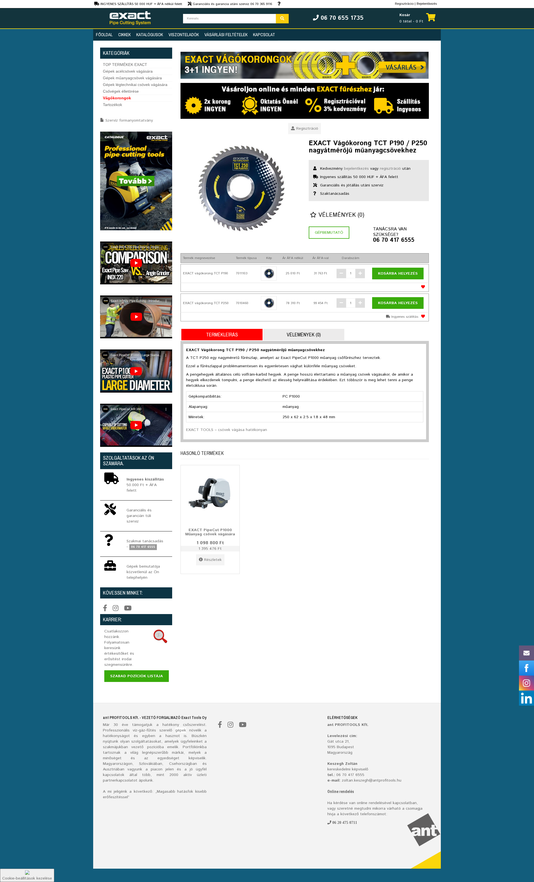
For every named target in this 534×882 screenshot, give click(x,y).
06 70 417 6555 (393, 240)
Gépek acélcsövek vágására (128, 71)
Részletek (213, 560)
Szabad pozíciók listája (136, 676)
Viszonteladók (184, 34)
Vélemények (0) (340, 215)
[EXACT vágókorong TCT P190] (269, 273)
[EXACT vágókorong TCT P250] (269, 303)
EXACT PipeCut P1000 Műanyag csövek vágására (210, 532)
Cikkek (124, 34)
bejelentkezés (356, 168)
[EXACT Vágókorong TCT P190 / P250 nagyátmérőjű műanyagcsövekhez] (240, 188)
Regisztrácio (404, 3)
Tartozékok (112, 104)
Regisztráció (307, 128)
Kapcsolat (264, 34)
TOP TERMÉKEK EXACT (125, 64)
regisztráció (390, 168)
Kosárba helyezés (398, 273)
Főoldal (104, 34)
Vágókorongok (117, 98)
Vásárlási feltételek (226, 34)
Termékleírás (222, 334)
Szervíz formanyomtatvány (129, 120)
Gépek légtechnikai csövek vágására (135, 84)
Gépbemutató (329, 232)
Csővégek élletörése (121, 91)
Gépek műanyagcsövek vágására (132, 78)
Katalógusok (149, 34)
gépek (180, 730)
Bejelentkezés (427, 3)
